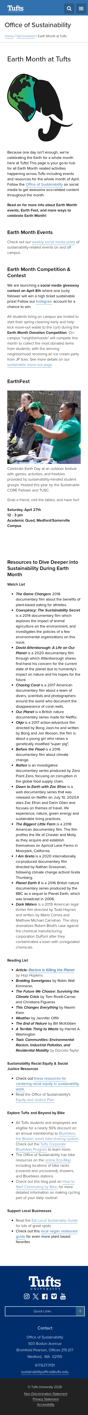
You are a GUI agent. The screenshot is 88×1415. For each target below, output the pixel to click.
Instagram (44, 301)
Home (9, 36)
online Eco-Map (58, 1160)
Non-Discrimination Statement (45, 1394)
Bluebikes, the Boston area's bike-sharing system (47, 1136)
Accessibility (45, 1404)
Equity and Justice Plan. (35, 1100)
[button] (45, 1311)
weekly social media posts (53, 242)
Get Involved (25, 36)
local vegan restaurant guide (47, 1233)
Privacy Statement (46, 1399)
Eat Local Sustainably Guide (55, 1220)
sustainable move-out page (29, 364)
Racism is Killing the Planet (52, 970)
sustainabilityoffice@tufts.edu (45, 1372)
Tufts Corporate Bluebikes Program (41, 1146)
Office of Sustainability (38, 25)
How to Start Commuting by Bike (45, 1184)
